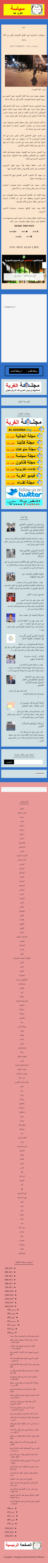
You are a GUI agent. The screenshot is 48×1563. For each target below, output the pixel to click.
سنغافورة (22, 1112)
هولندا (22, 1249)
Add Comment (17, 46)
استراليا (21, 830)
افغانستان (22, 843)
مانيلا (22, 1219)
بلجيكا (22, 1014)
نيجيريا (22, 1240)
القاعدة (22, 919)
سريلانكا (22, 1108)
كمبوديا (21, 1180)
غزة (22, 1133)
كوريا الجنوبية (21, 1193)
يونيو (12, 1332)
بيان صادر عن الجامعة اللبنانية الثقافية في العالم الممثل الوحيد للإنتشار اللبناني (33, 680)
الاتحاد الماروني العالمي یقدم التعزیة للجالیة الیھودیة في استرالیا (31, 553)
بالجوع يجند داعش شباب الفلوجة (21, 1479)
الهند (21, 954)
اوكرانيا (22, 988)
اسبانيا (22, 825)
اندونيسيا (22, 975)
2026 (10, 1268)
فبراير (12, 1520)
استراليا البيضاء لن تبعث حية (31, 614)
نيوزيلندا (22, 1244)
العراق (22, 907)
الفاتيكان (22, 911)
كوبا (22, 1189)
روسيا (22, 1095)
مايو (12, 1508)
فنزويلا (22, 1155)
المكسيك (22, 945)
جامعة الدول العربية (22, 1065)
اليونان (22, 971)
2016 (11, 1306)
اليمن (22, 967)
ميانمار (22, 1232)
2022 (10, 1283)
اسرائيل (21, 834)
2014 (11, 1532)
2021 (10, 1287)
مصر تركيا (22, 1227)
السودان (21, 890)
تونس (22, 1061)
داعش (22, 1086)
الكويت (21, 928)
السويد (22, 894)
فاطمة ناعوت (21, 1137)
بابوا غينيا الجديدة (22, 1001)
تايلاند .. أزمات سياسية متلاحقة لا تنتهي (34, 657)
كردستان (22, 1176)
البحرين (21, 864)
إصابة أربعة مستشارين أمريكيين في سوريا (24, 1413)
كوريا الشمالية (22, 1197)
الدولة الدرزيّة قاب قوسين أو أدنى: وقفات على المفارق (32, 704)
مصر (22, 1223)
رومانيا (22, 1099)
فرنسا (22, 1142)
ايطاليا (22, 996)
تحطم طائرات (21, 1048)
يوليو (12, 1329)
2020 (11, 1291)
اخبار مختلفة (22, 813)
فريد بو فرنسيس (22, 1146)
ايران (21, 992)
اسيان (22, 838)
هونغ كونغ (22, 1253)
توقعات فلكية (21, 1056)
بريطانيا (21, 1009)
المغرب (21, 941)
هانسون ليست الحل (35, 594)
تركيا (21, 1052)
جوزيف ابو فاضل (22, 1073)
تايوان (22, 1043)
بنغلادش (22, 1018)
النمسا (22, 949)
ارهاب (22, 821)
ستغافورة (22, 1103)
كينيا (21, 1202)
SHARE (35, 231)
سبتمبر (13, 1321)
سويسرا (22, 1120)
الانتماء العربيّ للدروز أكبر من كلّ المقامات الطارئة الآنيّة (31, 637)
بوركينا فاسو (22, 1026)
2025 (10, 1272)
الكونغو (22, 924)
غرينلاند (22, 1129)
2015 (11, 1528)
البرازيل (21, 868)
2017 (11, 1303)
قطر (22, 1172)
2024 (10, 1276)
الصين (22, 902)
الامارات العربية (22, 855)
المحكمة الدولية (21, 937)
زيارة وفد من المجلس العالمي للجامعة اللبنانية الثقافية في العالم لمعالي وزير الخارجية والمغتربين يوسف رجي (31, 528)
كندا (22, 1185)
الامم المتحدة (21, 860)
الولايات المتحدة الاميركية (21, 958)
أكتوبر (12, 1317)
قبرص (22, 1167)
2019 (11, 1295)
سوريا (22, 1116)
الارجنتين (22, 847)
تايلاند (22, 1039)
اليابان (22, 962)
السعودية (22, 885)
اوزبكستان (21, 984)
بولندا (22, 1031)
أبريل (12, 1512)
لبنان (23, 27)
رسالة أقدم (32, 371)
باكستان (21, 1005)
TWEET (23, 231)
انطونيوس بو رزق (21, 979)
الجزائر (22, 877)
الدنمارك (22, 881)
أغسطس (13, 1325)
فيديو (22, 1163)
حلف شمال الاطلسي (22, 1082)
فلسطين (21, 1150)
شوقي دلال (21, 1125)
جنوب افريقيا (21, 1069)
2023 (10, 1280)
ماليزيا (22, 1214)
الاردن (22, 851)
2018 (11, 1299)
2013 (11, 1536)
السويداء (22, 898)
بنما (22, 1022)
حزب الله (22, 1078)
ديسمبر (13, 1310)
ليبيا (21, 1210)
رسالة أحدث (16, 371)
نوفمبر (12, 1313)
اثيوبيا (22, 808)
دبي (22, 1090)
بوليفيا (22, 1035)
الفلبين (22, 915)
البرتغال (22, 872)
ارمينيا (22, 817)
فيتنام (22, 1159)
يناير (12, 1523)
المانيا (22, 932)
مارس (12, 1516)
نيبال (22, 1236)
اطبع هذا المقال (24, 401)
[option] (24, 270)
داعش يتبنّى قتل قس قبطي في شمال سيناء (24, 1336)
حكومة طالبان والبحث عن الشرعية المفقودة (33, 575)
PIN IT (28, 236)
